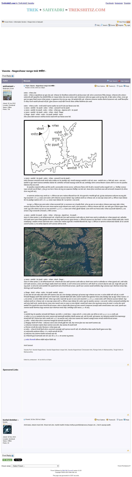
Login (128, 25)
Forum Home (8, 22)
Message (27, 81)
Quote (121, 86)
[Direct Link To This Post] (24, 85)
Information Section (20, 22)
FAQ (98, 25)
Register (120, 25)
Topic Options (124, 81)
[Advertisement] (66, 48)
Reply (127, 86)
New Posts (122, 22)
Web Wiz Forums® (67, 470)
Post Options (101, 86)
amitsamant (8, 86)
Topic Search (113, 81)
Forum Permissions (123, 466)
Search (105, 25)
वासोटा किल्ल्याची (30, 340)
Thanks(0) (111, 420)
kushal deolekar (10, 420)
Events (113, 25)
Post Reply (7, 76)
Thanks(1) (111, 86)
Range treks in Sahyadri (35, 22)
